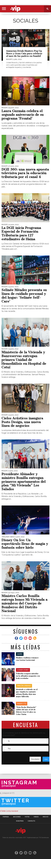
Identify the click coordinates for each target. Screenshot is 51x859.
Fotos (27, 816)
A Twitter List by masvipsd (9, 811)
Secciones (17, 816)
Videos (36, 816)
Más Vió (45, 816)
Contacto (31, 821)
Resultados (35, 759)
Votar (46, 759)
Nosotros (19, 821)
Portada (6, 816)
